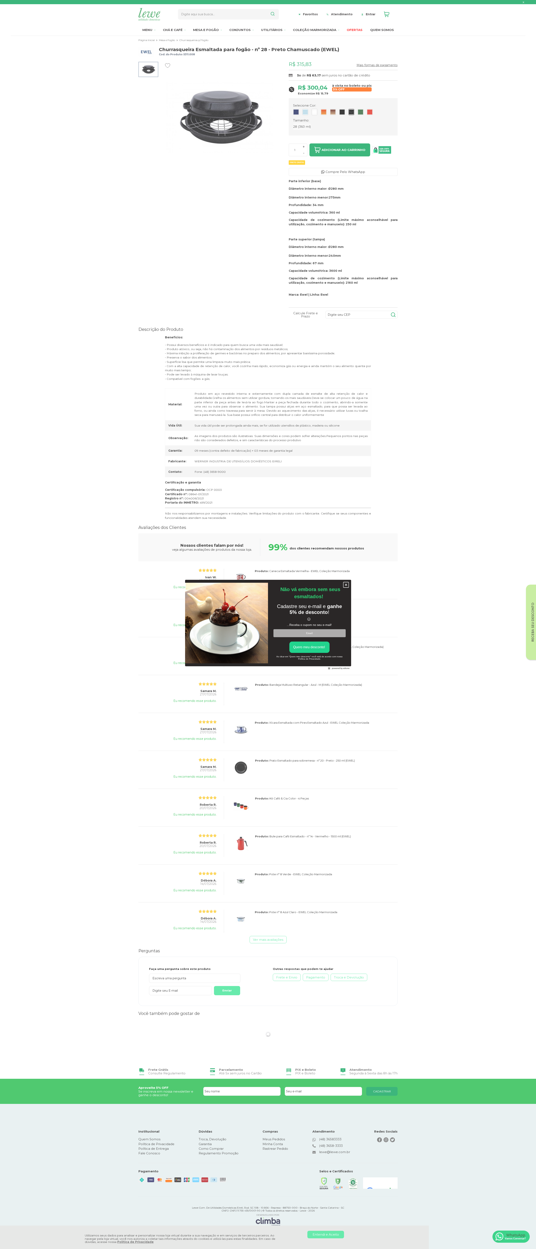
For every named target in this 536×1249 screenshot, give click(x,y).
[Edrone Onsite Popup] (268, 624)
